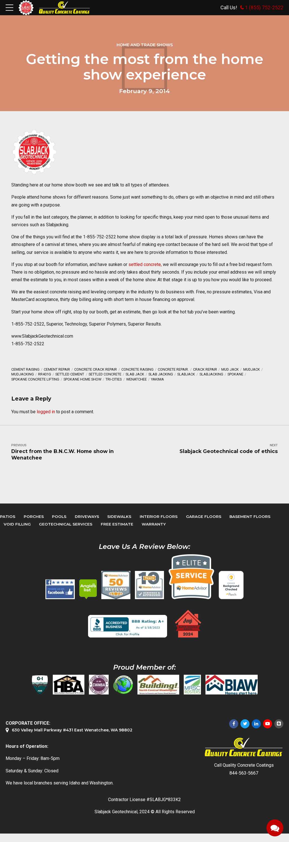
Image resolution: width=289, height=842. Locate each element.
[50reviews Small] (115, 585)
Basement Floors (249, 516)
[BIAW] (231, 684)
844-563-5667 (243, 773)
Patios (7, 516)
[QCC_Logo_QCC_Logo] (243, 747)
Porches (34, 516)
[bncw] (158, 684)
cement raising (25, 369)
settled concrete (105, 374)
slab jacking (160, 374)
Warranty (154, 524)
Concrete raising (137, 369)
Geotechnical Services (65, 524)
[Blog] (278, 723)
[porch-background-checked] (231, 585)
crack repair (205, 369)
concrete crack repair (95, 369)
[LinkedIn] (256, 723)
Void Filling (17, 524)
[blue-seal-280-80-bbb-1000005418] (127, 626)
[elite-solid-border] (191, 576)
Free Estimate (117, 524)
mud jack (230, 369)
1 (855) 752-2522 (264, 7)
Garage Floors (203, 516)
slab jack (135, 374)
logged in (46, 411)
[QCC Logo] (64, 7)
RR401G (44, 374)
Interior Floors (159, 516)
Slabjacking (211, 374)
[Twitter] (244, 723)
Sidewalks (119, 516)
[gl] (123, 684)
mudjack (251, 369)
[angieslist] (88, 589)
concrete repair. (173, 369)
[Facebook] (233, 723)
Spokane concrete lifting (35, 379)
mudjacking (22, 374)
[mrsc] (192, 684)
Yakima (157, 379)
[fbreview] (60, 589)
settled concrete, (145, 264)
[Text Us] (274, 827)
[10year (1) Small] (149, 585)
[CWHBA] (99, 684)
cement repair (57, 369)
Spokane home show (82, 379)
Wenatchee (136, 379)
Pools (59, 516)
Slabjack (186, 374)
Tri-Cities (114, 379)
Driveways (87, 516)
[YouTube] (267, 723)
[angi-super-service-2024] (188, 623)
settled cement (69, 374)
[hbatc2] (68, 684)
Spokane (235, 374)
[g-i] (39, 684)
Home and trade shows (145, 44)
